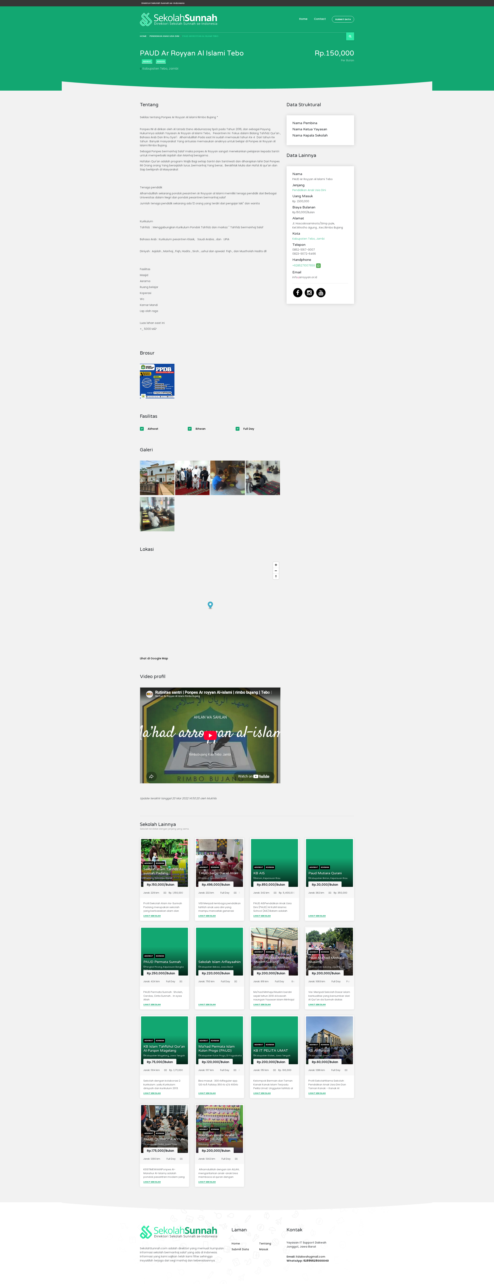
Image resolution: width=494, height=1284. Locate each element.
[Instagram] (310, 292)
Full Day (248, 429)
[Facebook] (298, 292)
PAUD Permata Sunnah (162, 962)
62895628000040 (316, 1261)
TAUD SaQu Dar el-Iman (218, 873)
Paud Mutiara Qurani (325, 873)
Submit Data (343, 19)
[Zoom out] (276, 571)
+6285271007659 (304, 265)
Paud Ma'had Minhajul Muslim (326, 960)
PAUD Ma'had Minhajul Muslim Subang (272, 960)
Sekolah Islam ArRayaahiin (219, 962)
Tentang (265, 1243)
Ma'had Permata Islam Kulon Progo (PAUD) (216, 1049)
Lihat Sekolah (152, 915)
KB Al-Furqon (319, 1051)
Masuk (263, 1249)
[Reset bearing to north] (276, 576)
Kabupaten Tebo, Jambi (160, 69)
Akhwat (147, 61)
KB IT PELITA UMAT (270, 1051)
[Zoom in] (276, 565)
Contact (320, 19)
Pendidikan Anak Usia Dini (164, 36)
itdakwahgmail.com (310, 1257)
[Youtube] (321, 292)
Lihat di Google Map (154, 658)
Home (303, 19)
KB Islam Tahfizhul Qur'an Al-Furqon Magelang (164, 1049)
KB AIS (259, 873)
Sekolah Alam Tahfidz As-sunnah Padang (164, 871)
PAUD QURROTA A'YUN (164, 1139)
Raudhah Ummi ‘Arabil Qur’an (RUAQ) (216, 1137)
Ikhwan (161, 61)
